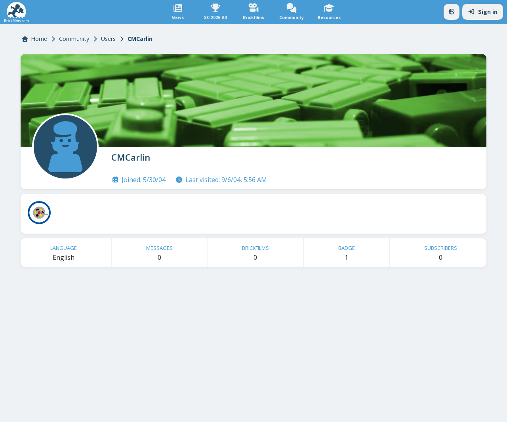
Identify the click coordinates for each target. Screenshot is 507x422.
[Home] (16, 12)
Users (108, 38)
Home (39, 38)
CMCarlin (130, 157)
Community (74, 38)
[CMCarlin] (63, 145)
